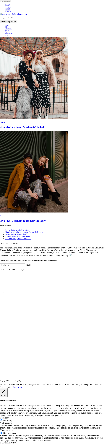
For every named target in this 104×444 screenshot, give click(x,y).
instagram (8, 7)
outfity (7, 30)
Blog (6, 27)
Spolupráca (8, 32)
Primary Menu (5, 1)
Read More (17, 387)
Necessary (7, 420)
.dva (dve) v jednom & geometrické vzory (23, 220)
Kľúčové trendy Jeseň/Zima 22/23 (18, 239)
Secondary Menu (8, 21)
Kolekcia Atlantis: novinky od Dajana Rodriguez (24, 232)
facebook (7, 5)
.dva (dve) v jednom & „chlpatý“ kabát (22, 127)
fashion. (2, 122)
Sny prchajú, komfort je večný (17, 230)
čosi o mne (8, 28)
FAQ (6, 35)
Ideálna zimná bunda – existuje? (17, 236)
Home (7, 25)
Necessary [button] (4, 418)
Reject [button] (9, 387)
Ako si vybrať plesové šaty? (16, 234)
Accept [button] (3, 387)
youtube (7, 8)
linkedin (7, 9)
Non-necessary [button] (6, 430)
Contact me (8, 33)
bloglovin (8, 11)
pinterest (7, 4)
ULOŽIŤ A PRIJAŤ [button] (9, 443)
